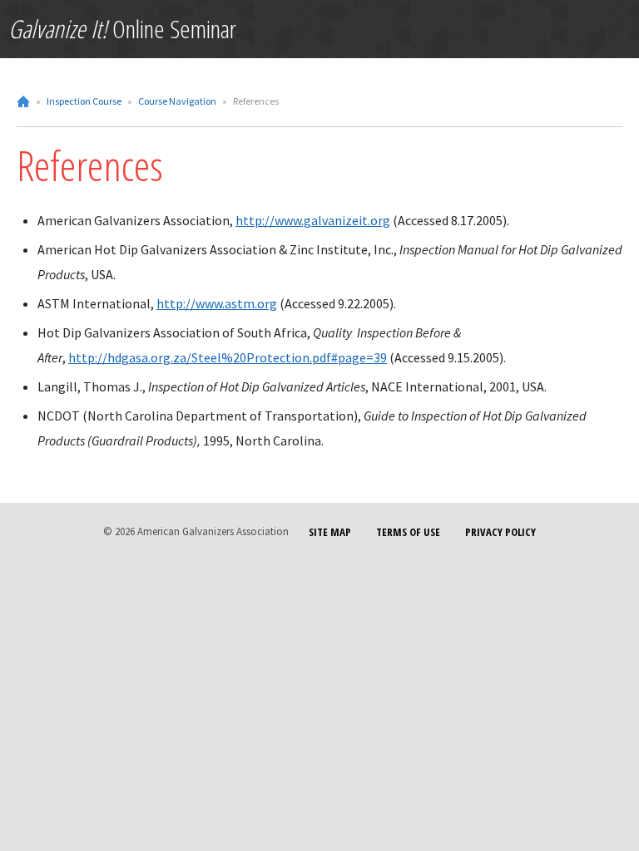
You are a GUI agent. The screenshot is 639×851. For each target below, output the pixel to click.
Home (23, 101)
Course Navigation (177, 101)
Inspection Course (84, 101)
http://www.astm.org (216, 303)
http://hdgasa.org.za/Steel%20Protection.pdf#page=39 (227, 357)
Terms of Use (408, 531)
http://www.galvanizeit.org (312, 220)
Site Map (330, 531)
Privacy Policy (500, 531)
